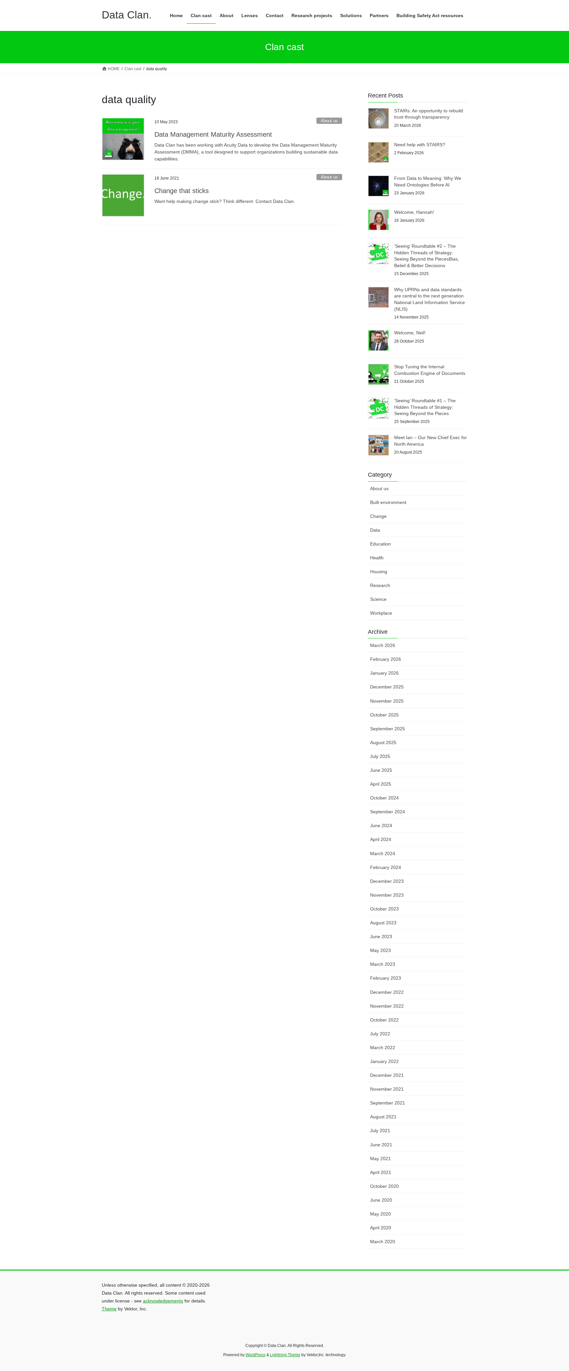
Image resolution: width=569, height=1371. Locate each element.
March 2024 (382, 853)
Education (380, 543)
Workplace (381, 613)
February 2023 (385, 978)
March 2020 (382, 1241)
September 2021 (387, 1102)
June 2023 (381, 936)
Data (375, 530)
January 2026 (384, 673)
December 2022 (387, 992)
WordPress (255, 1355)
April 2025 (380, 784)
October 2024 (384, 797)
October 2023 (384, 908)
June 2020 (381, 1200)
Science (378, 599)
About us (329, 120)
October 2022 (384, 1019)
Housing (378, 571)
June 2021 (381, 1144)
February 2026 (385, 659)
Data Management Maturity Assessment (213, 134)
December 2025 (387, 686)
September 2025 (387, 728)
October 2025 (384, 714)
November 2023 (387, 895)
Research (380, 585)
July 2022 (380, 1033)
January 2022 (384, 1061)
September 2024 (387, 811)
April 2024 (380, 839)
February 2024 (385, 867)
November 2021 (387, 1089)
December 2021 (387, 1075)
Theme (109, 1308)
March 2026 (382, 645)
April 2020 (380, 1227)
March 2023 (382, 964)
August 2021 (383, 1116)
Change (378, 516)
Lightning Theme (285, 1355)
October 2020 (384, 1186)
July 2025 (380, 756)
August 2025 (383, 742)
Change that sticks (181, 190)
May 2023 (380, 950)
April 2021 (380, 1172)
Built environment (388, 502)
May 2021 (380, 1158)
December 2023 (387, 881)
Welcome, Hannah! (414, 212)
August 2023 (383, 922)
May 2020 (380, 1214)
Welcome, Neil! (409, 332)
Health (377, 557)
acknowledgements (163, 1300)
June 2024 (381, 825)
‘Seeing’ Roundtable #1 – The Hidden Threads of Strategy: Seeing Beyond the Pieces (425, 407)
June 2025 (381, 770)
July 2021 (380, 1130)
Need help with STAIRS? (419, 144)
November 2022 (387, 1006)
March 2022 (382, 1047)
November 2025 (387, 701)
